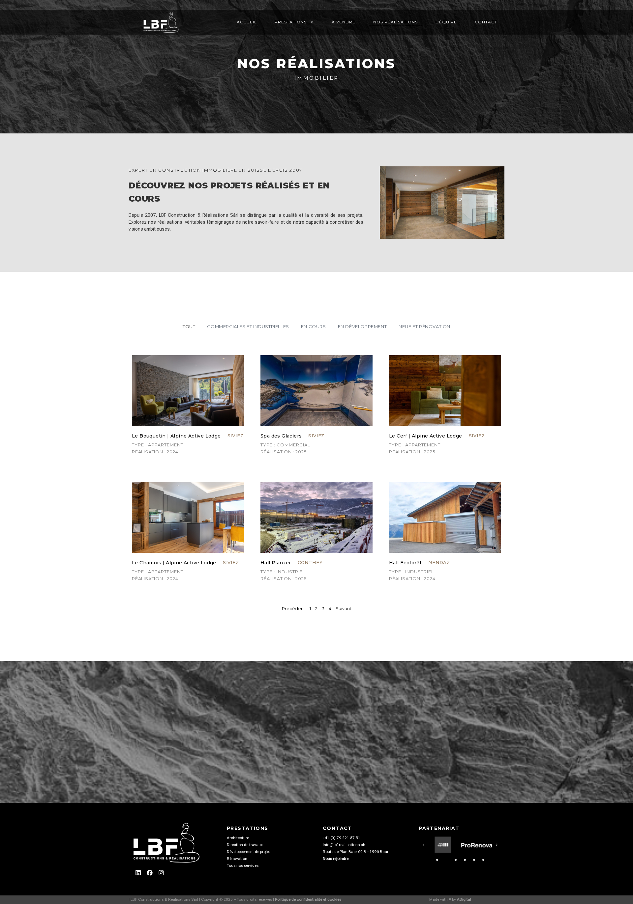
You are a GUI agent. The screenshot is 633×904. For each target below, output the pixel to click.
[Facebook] (150, 873)
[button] (423, 844)
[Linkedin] (138, 873)
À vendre (343, 21)
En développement (362, 326)
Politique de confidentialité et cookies (308, 899)
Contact (486, 21)
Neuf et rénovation (424, 326)
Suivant (343, 608)
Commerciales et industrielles (248, 326)
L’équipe (446, 21)
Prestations (291, 21)
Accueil (247, 21)
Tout (189, 326)
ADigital (464, 899)
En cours (313, 326)
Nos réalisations (395, 21)
